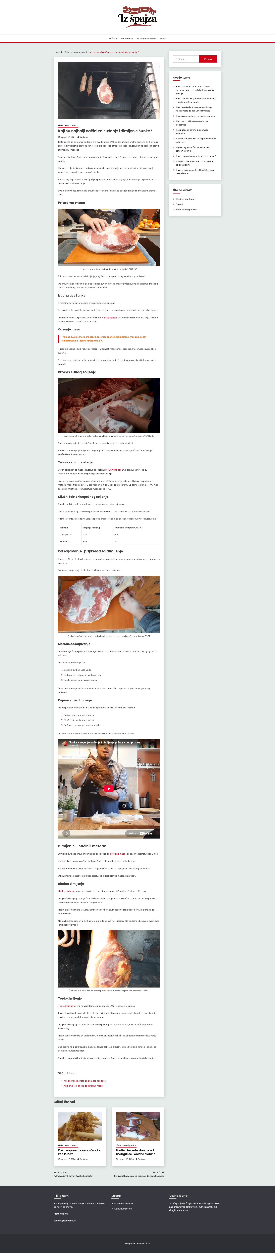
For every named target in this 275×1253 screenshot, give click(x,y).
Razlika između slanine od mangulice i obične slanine (135, 1152)
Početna (113, 38)
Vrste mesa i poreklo (68, 125)
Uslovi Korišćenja (123, 1208)
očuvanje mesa (117, 853)
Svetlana (84, 137)
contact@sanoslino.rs (65, 1220)
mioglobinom (110, 317)
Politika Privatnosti (123, 1203)
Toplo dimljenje (65, 1005)
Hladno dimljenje (66, 891)
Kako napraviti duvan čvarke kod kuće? (79, 1152)
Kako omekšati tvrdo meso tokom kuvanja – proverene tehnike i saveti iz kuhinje (195, 90)
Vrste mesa (127, 38)
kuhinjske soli (114, 469)
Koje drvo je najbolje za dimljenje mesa (195, 115)
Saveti (163, 38)
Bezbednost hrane (146, 38)
